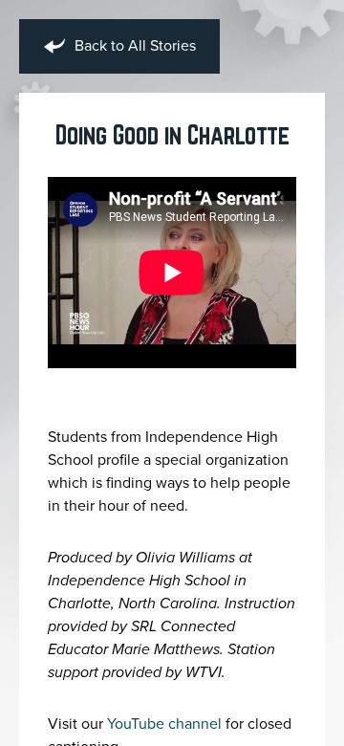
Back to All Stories (133, 45)
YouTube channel (164, 724)
